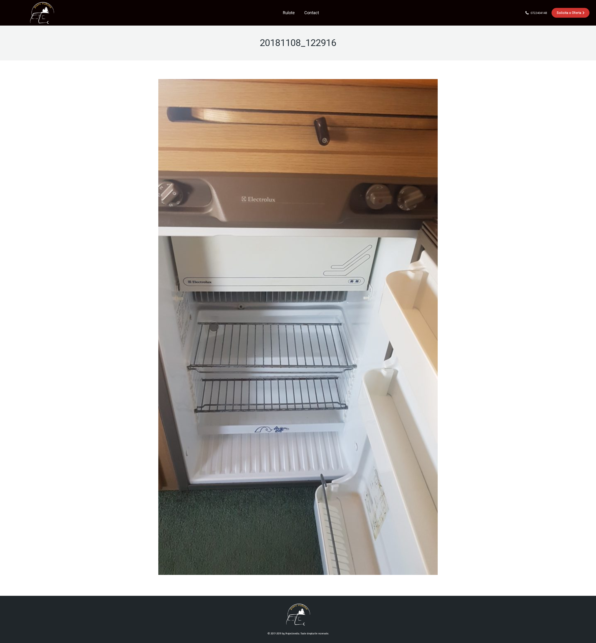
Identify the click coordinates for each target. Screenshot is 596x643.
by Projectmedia (290, 633)
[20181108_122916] (298, 327)
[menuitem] (288, 13)
